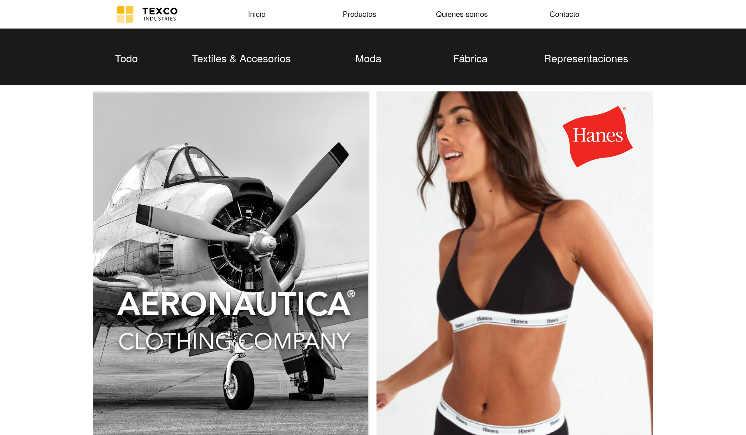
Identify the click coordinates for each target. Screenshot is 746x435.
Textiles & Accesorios (241, 57)
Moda (368, 57)
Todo (126, 57)
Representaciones (586, 57)
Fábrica (470, 57)
